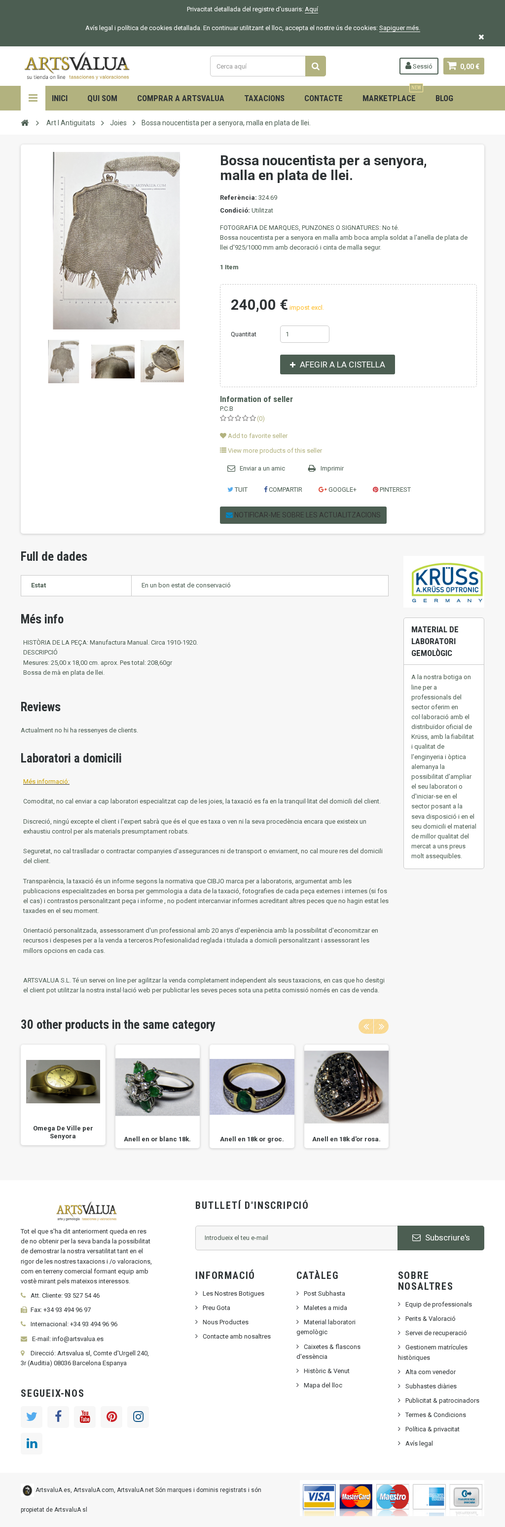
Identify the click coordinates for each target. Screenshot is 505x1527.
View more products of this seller (274, 450)
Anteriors (29, 361)
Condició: (235, 210)
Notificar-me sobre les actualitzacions (307, 515)
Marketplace (391, 94)
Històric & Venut (327, 1371)
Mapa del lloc (323, 1385)
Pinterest (394, 489)
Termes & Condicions (435, 1414)
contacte (323, 98)
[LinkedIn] (31, 1443)
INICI (60, 98)
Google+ (342, 489)
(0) (261, 418)
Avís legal (419, 1443)
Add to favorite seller (257, 435)
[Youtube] (85, 1417)
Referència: (238, 197)
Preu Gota (216, 1307)
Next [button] (381, 1026)
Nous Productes (226, 1322)
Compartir (284, 489)
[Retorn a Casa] (25, 122)
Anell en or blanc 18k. (157, 1139)
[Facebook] (58, 1417)
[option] (63, 1095)
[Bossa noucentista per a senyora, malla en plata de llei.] (63, 361)
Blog (444, 98)
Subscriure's (446, 1237)
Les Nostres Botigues (233, 1293)
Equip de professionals (438, 1304)
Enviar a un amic (262, 468)
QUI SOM (102, 98)
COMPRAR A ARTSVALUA (180, 98)
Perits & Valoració (430, 1318)
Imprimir (332, 468)
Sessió (422, 66)
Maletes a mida (325, 1307)
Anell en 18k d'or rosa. (346, 1139)
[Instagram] (138, 1417)
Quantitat (243, 334)
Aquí (311, 9)
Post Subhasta (324, 1293)
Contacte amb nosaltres (237, 1336)
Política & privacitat (432, 1429)
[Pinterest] (111, 1417)
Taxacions (264, 98)
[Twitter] (31, 1417)
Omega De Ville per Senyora (63, 1132)
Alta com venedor (430, 1372)
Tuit (240, 489)
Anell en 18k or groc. (252, 1139)
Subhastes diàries (431, 1386)
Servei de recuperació (436, 1333)
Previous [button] (366, 1026)
